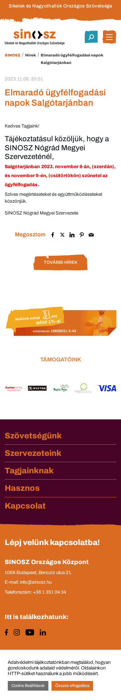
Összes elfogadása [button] (72, 685)
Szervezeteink (33, 453)
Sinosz (12, 55)
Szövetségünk (33, 435)
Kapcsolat (25, 505)
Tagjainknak (29, 470)
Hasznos (22, 488)
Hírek (30, 55)
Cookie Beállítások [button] (28, 685)
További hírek (60, 262)
